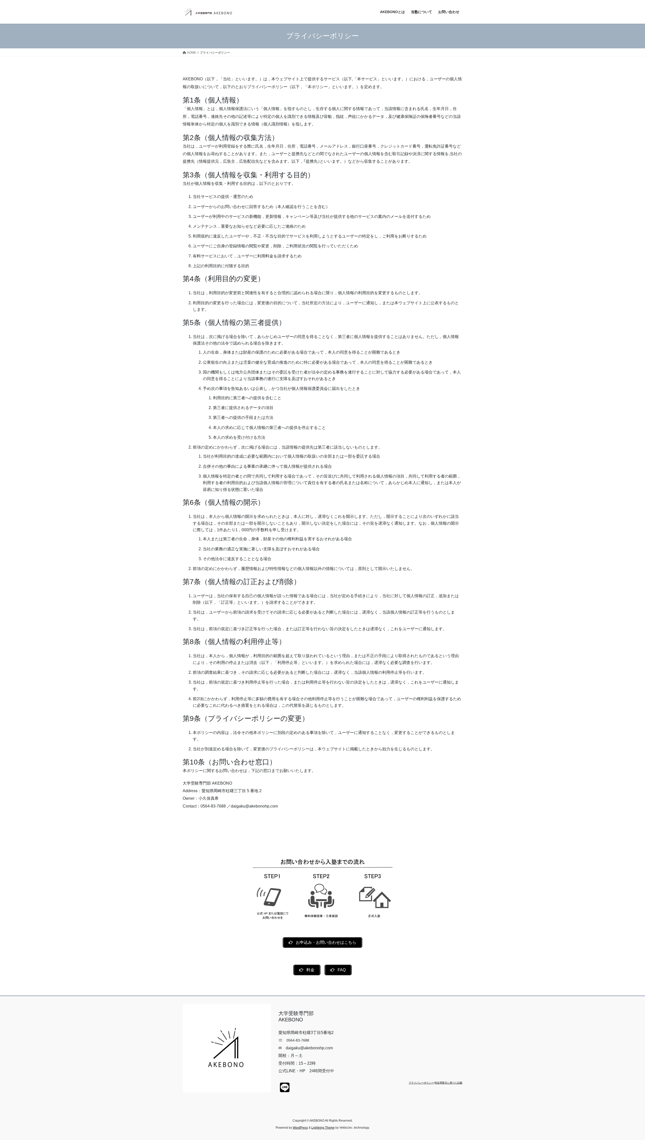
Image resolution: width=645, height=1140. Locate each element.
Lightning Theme (323, 1127)
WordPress (300, 1127)
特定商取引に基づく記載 (448, 1082)
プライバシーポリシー (421, 1082)
